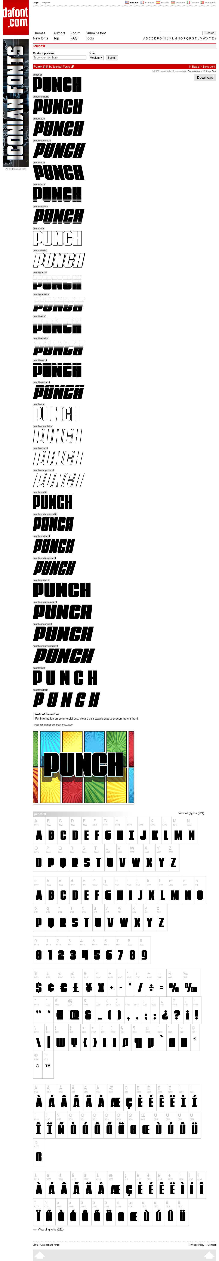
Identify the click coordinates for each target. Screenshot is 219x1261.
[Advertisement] (111, 18)
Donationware (195, 71)
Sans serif (209, 66)
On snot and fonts (49, 1245)
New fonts (40, 38)
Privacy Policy (196, 1245)
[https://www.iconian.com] (72, 66)
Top (56, 38)
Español (165, 2)
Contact (212, 1245)
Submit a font (96, 33)
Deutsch (180, 2)
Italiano (194, 2)
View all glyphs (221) (191, 813)
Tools (90, 38)
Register (46, 2)
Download (205, 77)
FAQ (74, 38)
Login (35, 2)
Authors (59, 33)
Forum (75, 33)
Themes (39, 33)
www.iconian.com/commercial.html (116, 718)
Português (210, 2)
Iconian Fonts (61, 66)
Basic (195, 66)
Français (149, 2)
